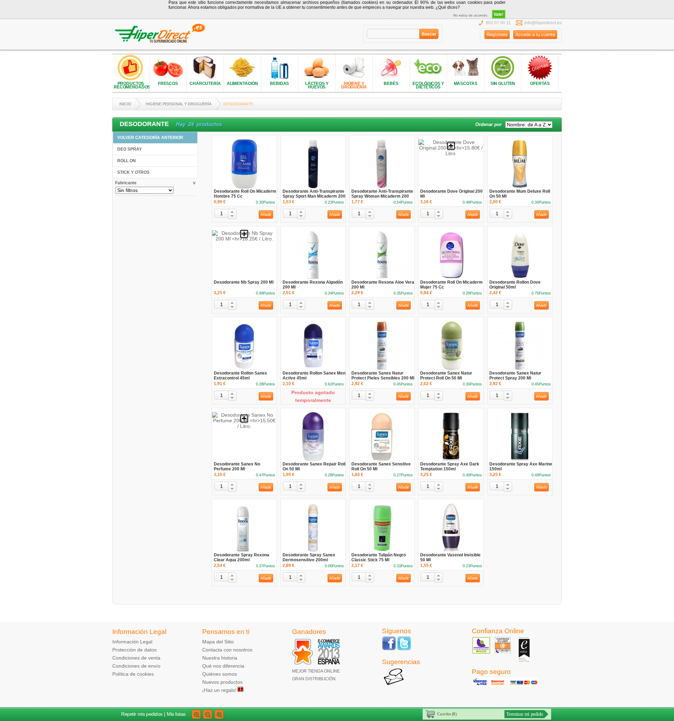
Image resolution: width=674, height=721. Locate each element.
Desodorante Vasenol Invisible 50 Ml (450, 557)
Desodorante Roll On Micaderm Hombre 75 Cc (245, 194)
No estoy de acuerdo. (470, 15)
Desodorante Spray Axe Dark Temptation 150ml (449, 466)
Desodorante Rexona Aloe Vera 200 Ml (382, 285)
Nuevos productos (222, 682)
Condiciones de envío (136, 666)
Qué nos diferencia (223, 666)
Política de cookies (133, 674)
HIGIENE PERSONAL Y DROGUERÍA (178, 104)
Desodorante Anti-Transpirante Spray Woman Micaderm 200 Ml (382, 196)
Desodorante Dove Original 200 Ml (451, 194)
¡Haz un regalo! (219, 690)
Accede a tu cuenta (535, 34)
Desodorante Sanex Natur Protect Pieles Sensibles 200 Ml (382, 376)
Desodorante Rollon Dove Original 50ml (515, 285)
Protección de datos (134, 650)
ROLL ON (126, 160)
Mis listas (176, 714)
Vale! (498, 14)
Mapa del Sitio (218, 641)
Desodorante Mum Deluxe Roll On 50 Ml (519, 194)
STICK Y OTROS (133, 172)
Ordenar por (488, 124)
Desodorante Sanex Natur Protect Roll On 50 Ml (446, 376)
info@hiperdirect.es (543, 22)
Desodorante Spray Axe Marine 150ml (520, 466)
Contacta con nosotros (227, 650)
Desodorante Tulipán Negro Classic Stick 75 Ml (378, 557)
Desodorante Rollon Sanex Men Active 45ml (314, 376)
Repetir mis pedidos (142, 714)
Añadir (265, 214)
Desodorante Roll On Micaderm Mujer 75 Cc (451, 285)
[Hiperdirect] (162, 33)
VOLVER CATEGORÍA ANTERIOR (150, 137)
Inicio (125, 104)
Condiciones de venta (136, 658)
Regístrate (497, 34)
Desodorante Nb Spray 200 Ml (243, 282)
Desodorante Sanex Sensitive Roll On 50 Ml (381, 466)
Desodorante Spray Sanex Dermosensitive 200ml (309, 557)
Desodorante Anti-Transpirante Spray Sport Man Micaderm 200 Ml (314, 196)
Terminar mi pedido (524, 714)
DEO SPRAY (129, 149)
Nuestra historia (219, 658)
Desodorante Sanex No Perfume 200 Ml (237, 466)
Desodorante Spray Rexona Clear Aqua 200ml (241, 557)
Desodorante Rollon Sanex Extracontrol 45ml (240, 376)
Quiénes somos (219, 674)
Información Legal (132, 641)
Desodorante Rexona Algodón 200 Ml (313, 285)
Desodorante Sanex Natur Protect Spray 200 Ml (515, 376)
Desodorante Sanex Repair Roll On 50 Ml (314, 466)
